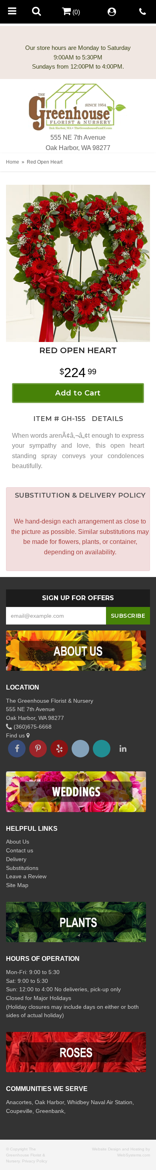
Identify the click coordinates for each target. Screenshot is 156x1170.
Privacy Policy (34, 1161)
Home (12, 162)
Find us (16, 735)
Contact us (19, 850)
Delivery (16, 859)
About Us (17, 841)
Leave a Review (26, 876)
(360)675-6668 (32, 726)
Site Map (17, 885)
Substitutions (22, 868)
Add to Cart (78, 393)
